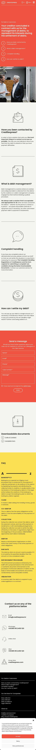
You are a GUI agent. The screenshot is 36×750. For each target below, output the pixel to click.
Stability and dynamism (8, 713)
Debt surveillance (6, 701)
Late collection (5, 700)
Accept (18, 736)
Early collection (5, 698)
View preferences (18, 746)
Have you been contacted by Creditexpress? (15, 683)
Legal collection (6, 703)
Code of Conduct (10, 437)
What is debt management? (10, 685)
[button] (33, 720)
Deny (18, 741)
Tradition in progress (7, 715)
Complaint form (10, 441)
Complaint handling (7, 686)
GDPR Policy (27, 386)
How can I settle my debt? (9, 688)
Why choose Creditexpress (9, 717)
